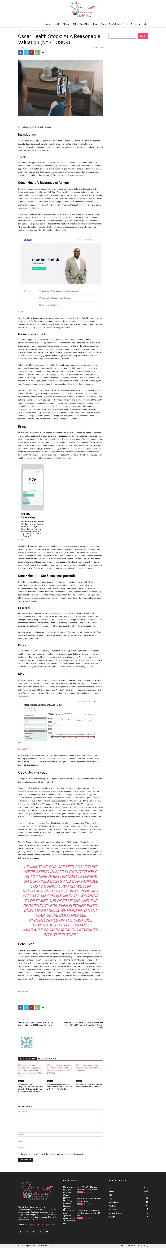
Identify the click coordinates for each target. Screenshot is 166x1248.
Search (142, 36)
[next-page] (23, 1096)
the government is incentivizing (61, 613)
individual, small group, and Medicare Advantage (39, 791)
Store (103, 24)
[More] (43, 52)
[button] (145, 24)
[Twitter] (135, 24)
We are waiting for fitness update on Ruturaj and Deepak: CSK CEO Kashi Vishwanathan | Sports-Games (83, 1025)
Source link (23, 991)
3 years (42, 374)
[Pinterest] (131, 24)
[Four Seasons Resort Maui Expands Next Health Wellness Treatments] (89, 1073)
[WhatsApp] (37, 52)
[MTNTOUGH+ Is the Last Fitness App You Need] (69, 1204)
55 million (56, 349)
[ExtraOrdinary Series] (83, 10)
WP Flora (51, 1246)
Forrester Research (62, 458)
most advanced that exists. (29, 208)
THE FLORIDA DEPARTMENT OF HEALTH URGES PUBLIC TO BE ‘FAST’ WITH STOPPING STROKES (60, 1086)
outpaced (74, 384)
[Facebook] (123, 24)
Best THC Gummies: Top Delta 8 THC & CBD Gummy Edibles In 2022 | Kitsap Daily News (35, 1023)
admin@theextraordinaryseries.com (41, 1225)
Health (56, 24)
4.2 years (53, 368)
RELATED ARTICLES (27, 1059)
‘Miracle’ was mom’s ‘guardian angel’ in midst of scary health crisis (88, 1213)
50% (55, 365)
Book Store (85, 24)
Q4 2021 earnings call (87, 660)
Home (47, 24)
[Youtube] (139, 24)
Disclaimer (131, 1246)
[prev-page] (19, 1096)
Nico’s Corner (115, 24)
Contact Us (121, 1246)
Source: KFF (23, 749)
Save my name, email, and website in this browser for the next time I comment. (52, 1154)
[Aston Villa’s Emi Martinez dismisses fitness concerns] (69, 1192)
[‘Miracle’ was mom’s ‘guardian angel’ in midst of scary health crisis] (69, 1217)
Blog (95, 24)
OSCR (40, 141)
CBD (75, 24)
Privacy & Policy (142, 1246)
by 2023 (88, 352)
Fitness (66, 24)
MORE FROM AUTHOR (47, 1059)
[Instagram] (127, 24)
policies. (24, 696)
